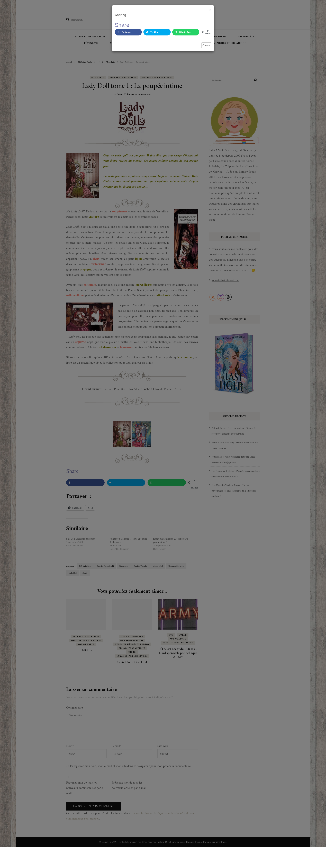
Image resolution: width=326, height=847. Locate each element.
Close (206, 45)
